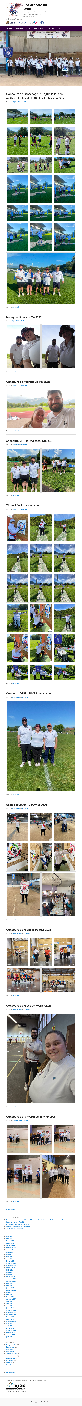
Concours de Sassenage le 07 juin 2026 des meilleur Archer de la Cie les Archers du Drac (35, 1220)
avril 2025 (9, 1259)
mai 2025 (9, 1257)
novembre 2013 (11, 1332)
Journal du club (11, 1354)
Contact (28, 28)
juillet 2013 (9, 1337)
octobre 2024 (10, 1268)
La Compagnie (38, 28)
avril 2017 (9, 1303)
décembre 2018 (11, 1290)
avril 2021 (9, 1283)
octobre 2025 (10, 1250)
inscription (9, 1349)
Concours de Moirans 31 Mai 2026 (28, 382)
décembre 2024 (11, 1263)
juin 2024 (9, 1272)
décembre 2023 (11, 1277)
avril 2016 (9, 1306)
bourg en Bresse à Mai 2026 (24, 317)
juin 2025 (9, 1254)
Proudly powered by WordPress (41, 1402)
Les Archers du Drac (35, 6)
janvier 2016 (10, 1308)
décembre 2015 (11, 1310)
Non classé (15, 307)
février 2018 (10, 1297)
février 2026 (10, 1241)
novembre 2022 (11, 1281)
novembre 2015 (11, 1312)
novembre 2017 (11, 1299)
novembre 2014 (11, 1321)
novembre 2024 (11, 1265)
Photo (59, 28)
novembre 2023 (11, 1279)
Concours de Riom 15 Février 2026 (28, 929)
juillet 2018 (9, 1292)
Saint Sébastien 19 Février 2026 (26, 804)
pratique (9, 1363)
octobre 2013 (10, 1335)
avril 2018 (9, 1294)
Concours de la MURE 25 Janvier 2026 (31, 1116)
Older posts (10, 1209)
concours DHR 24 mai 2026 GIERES (29, 441)
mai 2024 (9, 1274)
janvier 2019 (10, 1288)
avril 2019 (9, 1285)
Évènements (19, 28)
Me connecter (10, 1373)
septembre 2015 (11, 1315)
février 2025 (10, 1261)
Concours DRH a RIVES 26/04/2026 (28, 693)
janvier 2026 (10, 1243)
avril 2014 (9, 1326)
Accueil (9, 28)
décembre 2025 (11, 1245)
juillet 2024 (9, 1270)
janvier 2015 (10, 1319)
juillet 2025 (9, 1252)
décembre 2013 (11, 1330)
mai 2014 (9, 1324)
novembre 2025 (11, 1248)
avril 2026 (9, 1239)
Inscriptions (50, 28)
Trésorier (9, 1365)
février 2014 (10, 1328)
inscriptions (10, 1351)
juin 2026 (9, 1236)
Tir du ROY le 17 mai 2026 (22, 505)
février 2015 (10, 1317)
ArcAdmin (25, 102)
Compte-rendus (11, 1345)
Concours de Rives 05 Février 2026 (28, 1005)
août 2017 (9, 1301)
